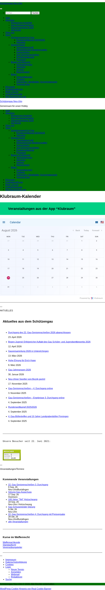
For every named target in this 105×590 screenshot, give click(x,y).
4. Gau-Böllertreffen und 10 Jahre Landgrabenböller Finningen (38, 416)
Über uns (9, 32)
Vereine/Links (23, 84)
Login (8, 567)
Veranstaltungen (24, 64)
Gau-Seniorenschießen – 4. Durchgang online (30, 388)
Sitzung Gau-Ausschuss (20, 492)
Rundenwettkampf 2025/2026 (22, 407)
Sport (8, 35)
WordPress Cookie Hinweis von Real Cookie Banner (25, 589)
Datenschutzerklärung (16, 562)
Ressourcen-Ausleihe (21, 23)
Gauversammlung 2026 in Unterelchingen (28, 351)
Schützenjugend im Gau (22, 37)
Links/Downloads (13, 94)
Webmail (15, 574)
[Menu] (1, 8)
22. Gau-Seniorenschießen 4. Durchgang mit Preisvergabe (36, 514)
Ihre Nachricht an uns (15, 97)
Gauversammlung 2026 (22, 27)
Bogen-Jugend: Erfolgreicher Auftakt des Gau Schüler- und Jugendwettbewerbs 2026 (49, 342)
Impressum (10, 559)
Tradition (20, 79)
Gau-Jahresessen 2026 (19, 370)
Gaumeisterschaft (24, 47)
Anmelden (16, 572)
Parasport (21, 60)
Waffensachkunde (11, 542)
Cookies (9, 564)
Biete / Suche (11, 92)
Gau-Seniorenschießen (22, 25)
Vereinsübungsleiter (12, 547)
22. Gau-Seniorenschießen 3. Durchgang (28, 484)
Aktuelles (9, 20)
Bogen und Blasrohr (20, 62)
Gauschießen (23, 52)
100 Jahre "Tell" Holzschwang (22, 499)
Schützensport (18, 45)
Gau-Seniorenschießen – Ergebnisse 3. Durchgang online (36, 398)
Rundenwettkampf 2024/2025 (30, 40)
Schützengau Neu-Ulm (11, 3)
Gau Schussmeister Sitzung (21, 507)
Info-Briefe (16, 30)
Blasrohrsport (22, 72)
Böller (14, 74)
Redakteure (16, 577)
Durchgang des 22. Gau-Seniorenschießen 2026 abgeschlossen (39, 332)
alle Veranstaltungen (18, 521)
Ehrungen (10, 87)
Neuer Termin (17, 569)
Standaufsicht (9, 545)
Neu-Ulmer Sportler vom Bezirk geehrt (26, 379)
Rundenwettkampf (25, 57)
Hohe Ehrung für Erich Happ (22, 360)
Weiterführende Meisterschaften (31, 50)
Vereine (20, 69)
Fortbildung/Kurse (14, 89)
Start (7, 18)
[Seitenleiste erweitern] (1, 306)
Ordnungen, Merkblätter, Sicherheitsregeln (36, 82)
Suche (8, 579)
